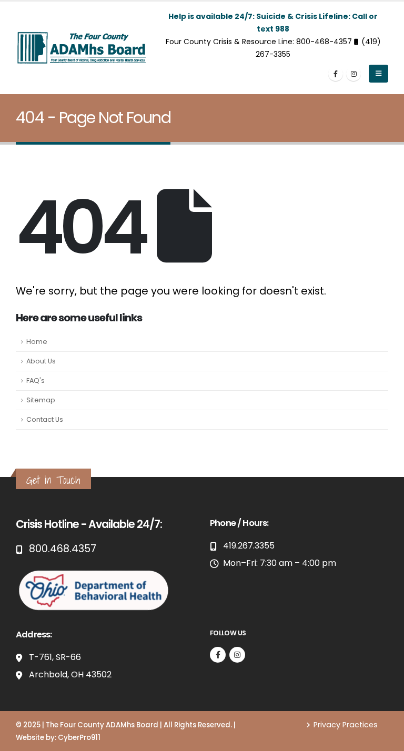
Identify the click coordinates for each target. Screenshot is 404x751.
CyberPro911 (79, 738)
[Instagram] (353, 73)
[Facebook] (335, 73)
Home (36, 341)
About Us (41, 361)
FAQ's (35, 380)
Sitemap (40, 399)
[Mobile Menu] (378, 74)
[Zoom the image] (95, 573)
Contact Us (44, 419)
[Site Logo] (81, 48)
